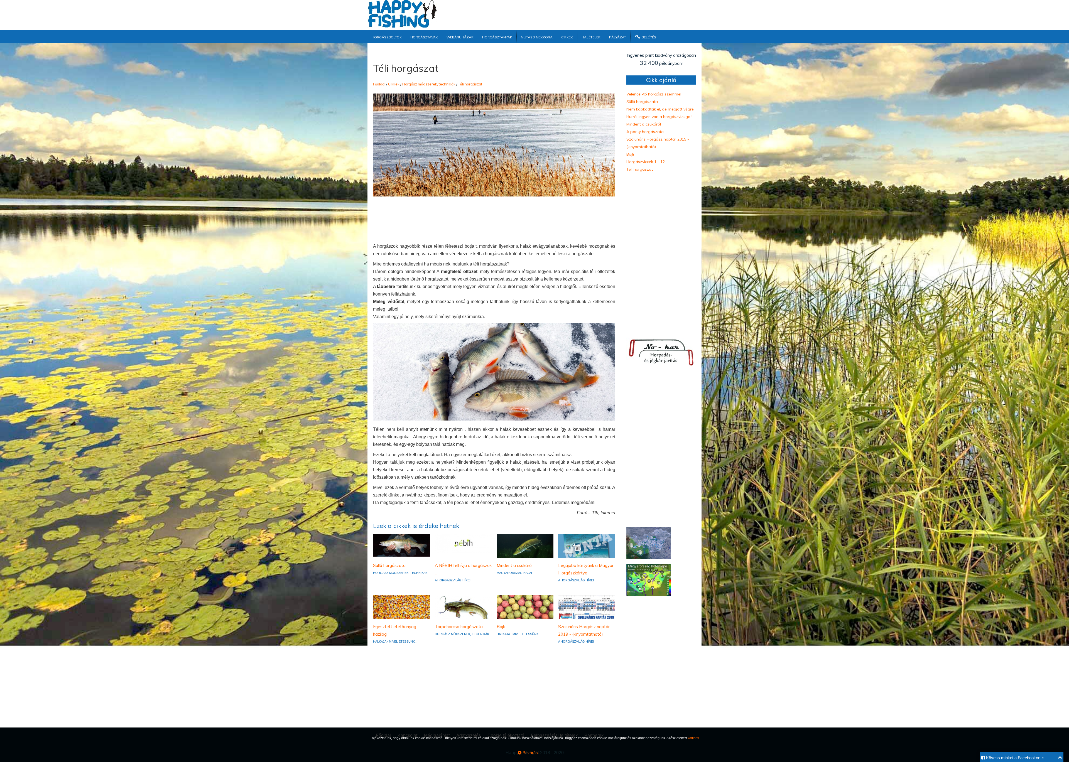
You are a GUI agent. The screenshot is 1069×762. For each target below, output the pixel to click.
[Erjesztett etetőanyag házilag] (401, 606)
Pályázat (617, 37)
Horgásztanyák (497, 37)
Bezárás (529, 752)
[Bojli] (525, 606)
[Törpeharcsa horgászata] (463, 606)
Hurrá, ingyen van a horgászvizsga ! (659, 116)
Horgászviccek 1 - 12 (645, 161)
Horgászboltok (387, 37)
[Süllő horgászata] (401, 545)
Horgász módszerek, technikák (428, 84)
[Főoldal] (402, 26)
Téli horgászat (470, 84)
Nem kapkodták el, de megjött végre (660, 109)
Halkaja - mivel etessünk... (395, 641)
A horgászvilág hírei (452, 580)
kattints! (693, 738)
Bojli (501, 626)
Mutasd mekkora (537, 37)
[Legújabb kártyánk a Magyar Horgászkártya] (586, 545)
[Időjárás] (648, 557)
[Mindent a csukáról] (525, 545)
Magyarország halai (514, 572)
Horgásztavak (424, 37)
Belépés (648, 37)
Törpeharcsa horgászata (459, 626)
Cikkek (567, 37)
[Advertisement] (572, 12)
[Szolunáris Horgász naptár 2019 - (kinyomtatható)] (586, 606)
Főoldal (379, 84)
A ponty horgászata (645, 131)
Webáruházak (460, 37)
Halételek (591, 37)
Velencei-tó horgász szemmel (653, 94)
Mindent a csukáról (515, 565)
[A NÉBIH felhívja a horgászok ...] (463, 543)
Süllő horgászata (389, 565)
